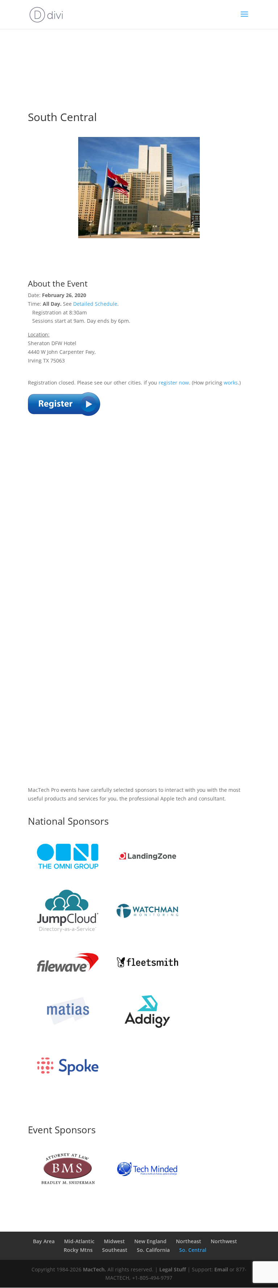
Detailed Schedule (95, 303)
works (231, 382)
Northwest (224, 1241)
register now (174, 382)
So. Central (192, 1249)
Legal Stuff (172, 1269)
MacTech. (94, 1269)
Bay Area (44, 1241)
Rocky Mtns (78, 1249)
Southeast (114, 1249)
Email (221, 1269)
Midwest (114, 1241)
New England (150, 1241)
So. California (153, 1249)
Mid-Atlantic (79, 1241)
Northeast (188, 1241)
